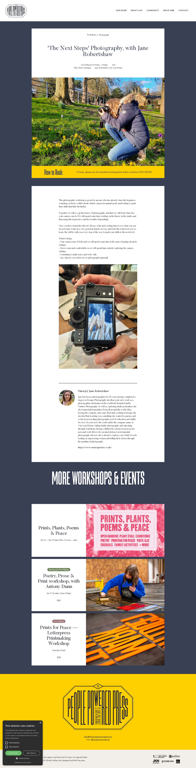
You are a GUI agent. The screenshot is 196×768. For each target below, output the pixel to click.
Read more (14, 738)
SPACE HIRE (168, 10)
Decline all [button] (31, 753)
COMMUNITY (153, 10)
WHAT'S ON (136, 10)
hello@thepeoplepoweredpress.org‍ (98, 737)
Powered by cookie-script (22, 762)
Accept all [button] (13, 753)
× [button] (40, 723)
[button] (22, 758)
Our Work (121, 10)
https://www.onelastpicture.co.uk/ (95, 448)
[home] (16, 10)
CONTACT (184, 10)
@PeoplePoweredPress (100, 739)
